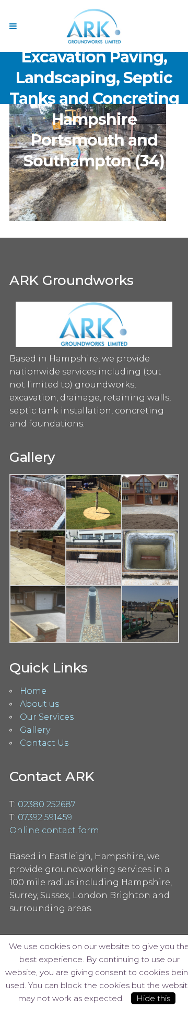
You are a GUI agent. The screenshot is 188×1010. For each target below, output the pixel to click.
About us (39, 704)
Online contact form (54, 830)
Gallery (35, 730)
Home (33, 691)
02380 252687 (47, 804)
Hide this (153, 998)
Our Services (47, 717)
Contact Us (44, 743)
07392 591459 (45, 817)
